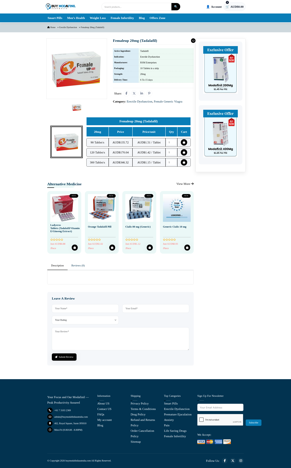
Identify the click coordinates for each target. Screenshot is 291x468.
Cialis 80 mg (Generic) (138, 226)
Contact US (104, 409)
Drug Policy (138, 414)
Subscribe (253, 422)
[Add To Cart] (75, 248)
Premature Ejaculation (178, 414)
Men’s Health (76, 18)
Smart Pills (55, 18)
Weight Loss (98, 18)
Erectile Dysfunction (68, 27)
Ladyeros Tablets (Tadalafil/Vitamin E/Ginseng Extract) (65, 228)
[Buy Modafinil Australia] (60, 6)
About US (103, 403)
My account (104, 419)
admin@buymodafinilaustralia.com (71, 417)
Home (52, 27)
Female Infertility (122, 18)
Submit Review (66, 357)
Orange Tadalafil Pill (99, 226)
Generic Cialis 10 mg (174, 226)
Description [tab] (57, 265)
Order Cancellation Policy (142, 433)
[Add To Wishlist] (193, 40)
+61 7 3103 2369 (62, 410)
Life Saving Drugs (175, 430)
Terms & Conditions (143, 409)
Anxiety (169, 419)
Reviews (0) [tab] (78, 265)
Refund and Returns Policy (143, 422)
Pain (166, 425)
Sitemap (136, 441)
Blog (142, 18)
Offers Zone (157, 18)
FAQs (100, 414)
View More (183, 183)
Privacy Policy (140, 403)
